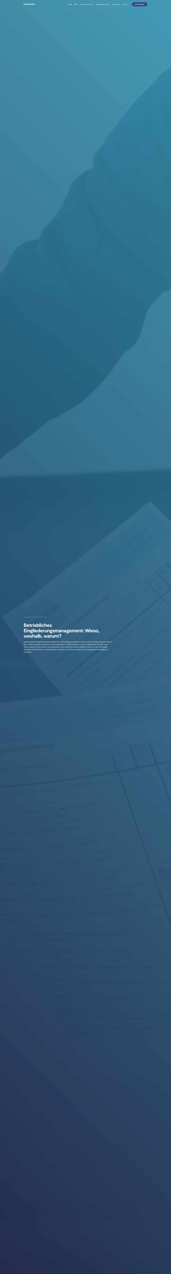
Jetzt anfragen (139, 4)
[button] (76, 4)
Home (70, 4)
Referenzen (116, 4)
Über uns (125, 4)
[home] (29, 4)
